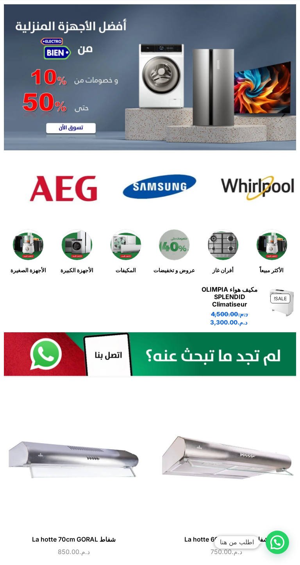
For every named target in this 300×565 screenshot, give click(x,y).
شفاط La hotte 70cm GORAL (74, 539)
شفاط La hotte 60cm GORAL (226, 539)
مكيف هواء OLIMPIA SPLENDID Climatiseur (230, 297)
